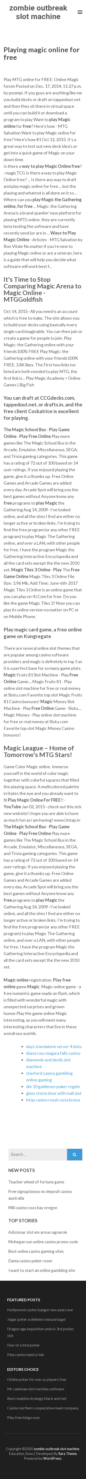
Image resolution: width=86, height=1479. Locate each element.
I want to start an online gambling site (41, 1270)
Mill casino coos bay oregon (32, 1207)
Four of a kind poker (23, 1345)
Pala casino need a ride (25, 1354)
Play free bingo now (23, 1417)
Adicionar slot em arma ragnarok (37, 1232)
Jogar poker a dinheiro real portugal (36, 1319)
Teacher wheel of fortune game (36, 1181)
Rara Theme (67, 1454)
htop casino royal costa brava (53, 1099)
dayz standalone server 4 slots (54, 1046)
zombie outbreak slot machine (38, 12)
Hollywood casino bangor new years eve (40, 1309)
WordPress (52, 1458)
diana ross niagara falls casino (53, 1053)
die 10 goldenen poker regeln (53, 1086)
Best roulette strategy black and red (36, 1398)
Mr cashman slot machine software (35, 1389)
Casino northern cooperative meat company (43, 1408)
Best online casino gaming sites (36, 1251)
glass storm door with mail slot (53, 1093)
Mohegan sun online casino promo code (43, 1241)
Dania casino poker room (30, 1260)
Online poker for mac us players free (36, 1379)
